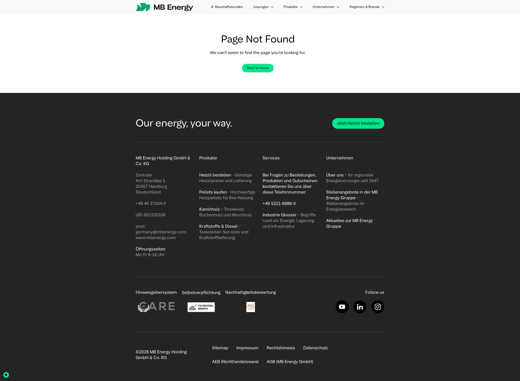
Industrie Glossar (280, 215)
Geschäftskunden (229, 7)
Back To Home (258, 68)
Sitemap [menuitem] (220, 348)
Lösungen (261, 7)
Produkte (291, 7)
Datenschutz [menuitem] (315, 348)
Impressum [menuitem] (247, 348)
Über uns (335, 175)
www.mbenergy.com (156, 238)
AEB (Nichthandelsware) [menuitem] (235, 362)
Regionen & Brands (365, 7)
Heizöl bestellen (215, 175)
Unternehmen (324, 7)
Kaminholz (210, 209)
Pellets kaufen (213, 192)
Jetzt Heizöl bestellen (358, 123)
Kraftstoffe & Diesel (218, 226)
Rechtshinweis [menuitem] (281, 348)
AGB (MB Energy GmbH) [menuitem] (290, 362)
